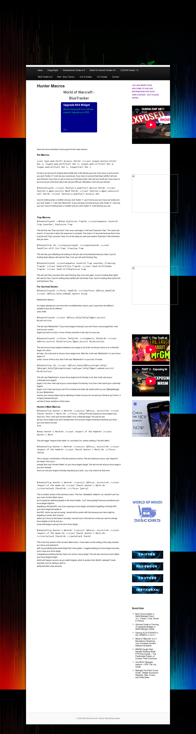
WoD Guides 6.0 (45, 76)
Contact (115, 76)
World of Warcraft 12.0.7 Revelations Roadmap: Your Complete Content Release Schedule (146, 642)
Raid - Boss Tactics (66, 76)
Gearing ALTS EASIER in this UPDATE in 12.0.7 (146, 633)
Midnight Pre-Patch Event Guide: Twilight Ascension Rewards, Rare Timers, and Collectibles (146, 674)
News (40, 70)
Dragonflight (52, 70)
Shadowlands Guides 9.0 (74, 70)
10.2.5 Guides (85, 76)
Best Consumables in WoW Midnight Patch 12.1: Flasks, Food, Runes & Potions (147, 617)
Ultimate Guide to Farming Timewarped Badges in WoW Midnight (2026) (147, 626)
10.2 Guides (102, 76)
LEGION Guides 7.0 (129, 70)
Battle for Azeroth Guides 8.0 (103, 70)
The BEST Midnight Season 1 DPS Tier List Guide (145, 664)
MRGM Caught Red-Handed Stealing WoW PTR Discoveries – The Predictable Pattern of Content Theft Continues (146, 654)
